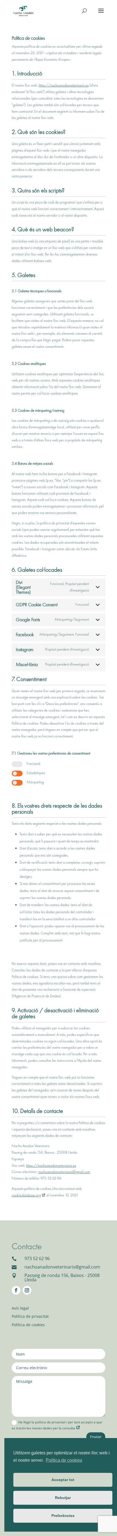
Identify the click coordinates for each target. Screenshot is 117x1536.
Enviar (95, 1436)
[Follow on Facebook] (16, 1290)
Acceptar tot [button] (62, 1479)
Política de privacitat (30, 1316)
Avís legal (20, 1308)
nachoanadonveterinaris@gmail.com (64, 1171)
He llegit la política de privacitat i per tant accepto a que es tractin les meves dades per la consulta (57, 1425)
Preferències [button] (63, 1515)
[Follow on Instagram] (27, 1290)
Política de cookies (28, 1324)
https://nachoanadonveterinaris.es (64, 85)
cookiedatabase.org (26, 1195)
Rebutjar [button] (63, 1497)
